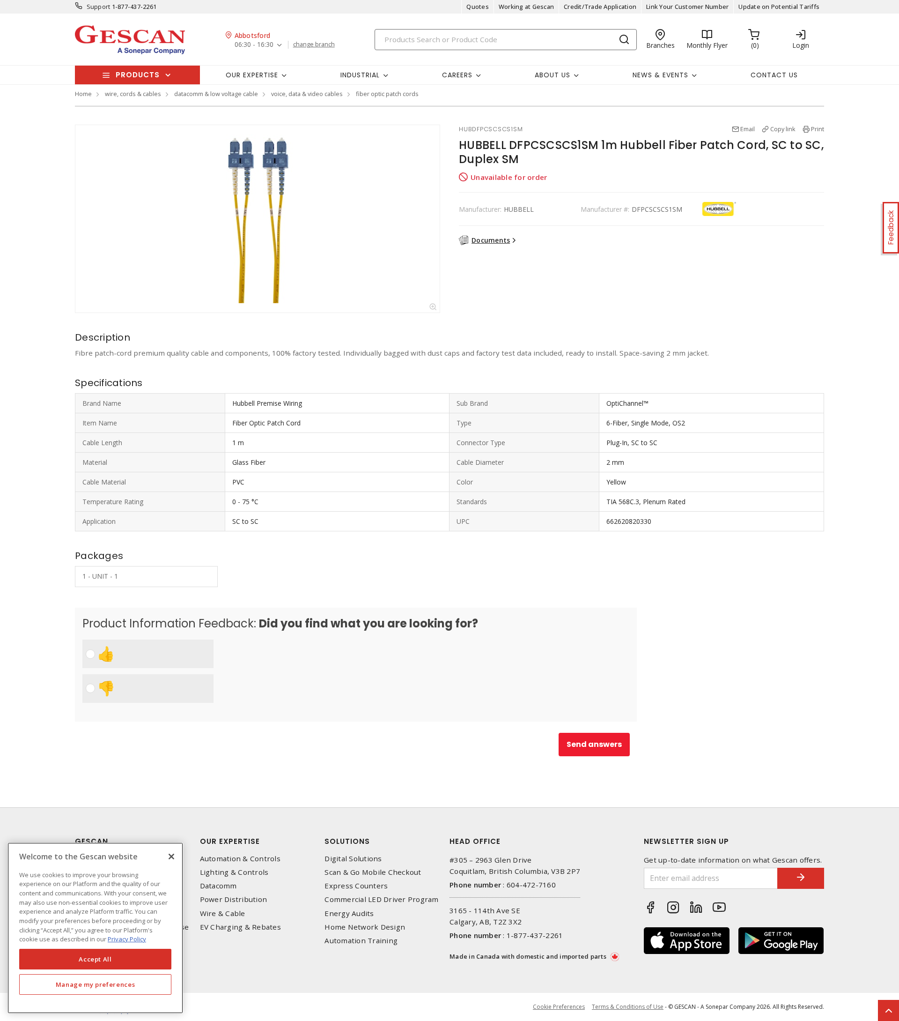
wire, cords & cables (133, 93)
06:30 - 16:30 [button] (254, 45)
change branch (314, 44)
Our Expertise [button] (252, 75)
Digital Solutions (353, 858)
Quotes (477, 6)
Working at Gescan (526, 6)
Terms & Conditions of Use (627, 1007)
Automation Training (361, 940)
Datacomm (218, 885)
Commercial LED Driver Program (381, 899)
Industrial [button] (360, 75)
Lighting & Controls (234, 872)
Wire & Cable (222, 913)
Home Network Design (364, 927)
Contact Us (774, 75)
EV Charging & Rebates (240, 927)
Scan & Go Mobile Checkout (372, 872)
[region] (95, 928)
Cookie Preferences (559, 1007)
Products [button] (138, 75)
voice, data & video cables (307, 93)
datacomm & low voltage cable (216, 93)
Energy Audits (349, 913)
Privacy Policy (127, 939)
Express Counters (356, 885)
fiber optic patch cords (387, 93)
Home (83, 93)
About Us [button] (552, 75)
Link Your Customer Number (687, 6)
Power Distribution (233, 899)
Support (99, 6)
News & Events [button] (660, 75)
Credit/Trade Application (600, 6)
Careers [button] (457, 75)
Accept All (95, 959)
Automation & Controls (240, 858)
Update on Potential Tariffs (778, 6)
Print (817, 129)
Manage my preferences (95, 984)
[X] (171, 856)
